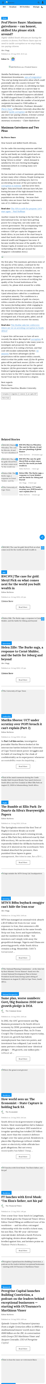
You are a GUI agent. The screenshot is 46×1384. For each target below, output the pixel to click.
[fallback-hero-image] (9, 448)
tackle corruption (17, 112)
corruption (36, 339)
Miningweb (37, 7)
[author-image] (3, 1011)
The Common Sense (13, 1011)
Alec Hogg (5, 50)
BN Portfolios (25, 7)
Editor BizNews (7, 592)
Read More (23, 607)
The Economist (12, 1112)
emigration (14, 394)
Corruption (5, 394)
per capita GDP (32, 394)
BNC (4, 7)
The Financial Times (14, 1206)
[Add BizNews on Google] (23, 67)
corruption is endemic (11, 185)
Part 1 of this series (13, 741)
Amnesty (22, 394)
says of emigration (32, 77)
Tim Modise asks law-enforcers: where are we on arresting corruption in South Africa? (22, 328)
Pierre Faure (6, 109)
